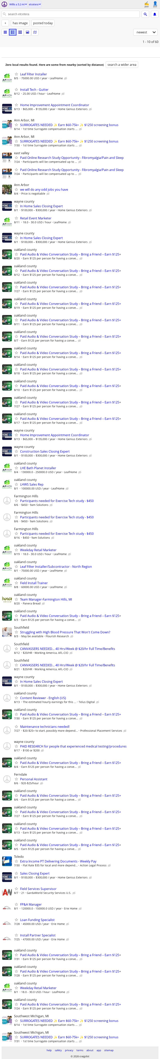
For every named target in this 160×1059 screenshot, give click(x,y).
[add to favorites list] (16, 74)
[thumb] (12, 32)
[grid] (20, 32)
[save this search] (154, 14)
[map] (35, 32)
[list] (5, 32)
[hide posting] (66, 78)
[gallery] (27, 32)
